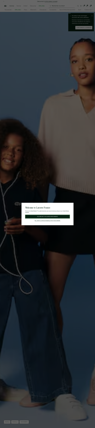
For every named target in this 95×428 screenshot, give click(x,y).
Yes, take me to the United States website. (47, 216)
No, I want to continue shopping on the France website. (47, 220)
